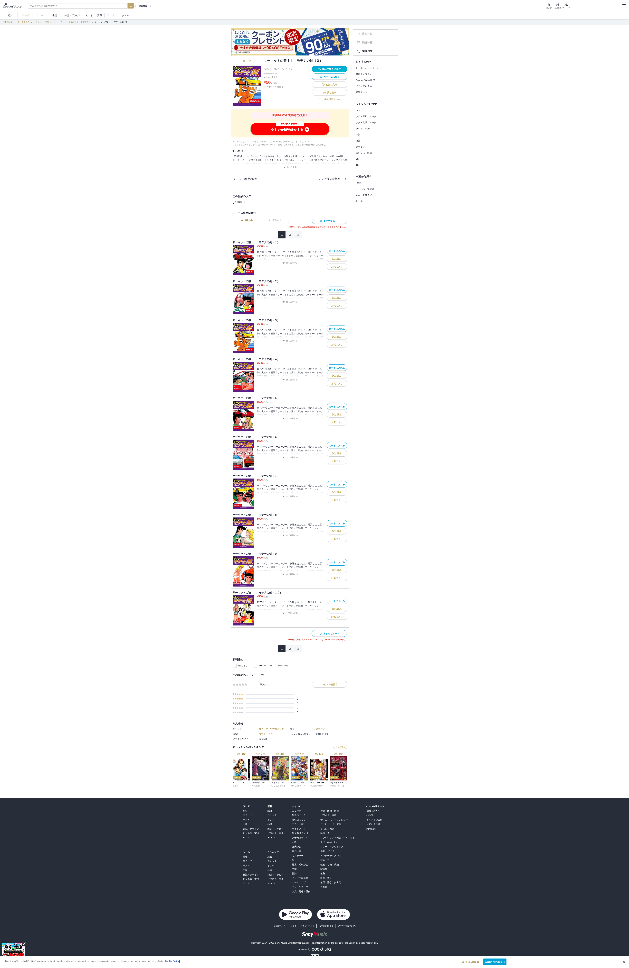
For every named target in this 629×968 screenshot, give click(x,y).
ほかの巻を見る (332, 99)
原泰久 (235, 786)
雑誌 (358, 140)
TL (357, 164)
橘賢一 (320, 786)
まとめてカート (332, 221)
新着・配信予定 (364, 195)
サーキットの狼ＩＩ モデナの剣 (75, 22)
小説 (358, 134)
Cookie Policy (172, 961)
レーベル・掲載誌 (365, 189)
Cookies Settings (470, 962)
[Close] (623, 962)
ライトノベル (363, 128)
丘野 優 (346, 786)
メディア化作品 (364, 86)
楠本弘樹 (295, 786)
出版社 (359, 183)
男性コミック (51, 22)
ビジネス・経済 (364, 152)
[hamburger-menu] (624, 6)
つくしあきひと (278, 786)
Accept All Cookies (495, 962)
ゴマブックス (287, 69)
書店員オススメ (364, 74)
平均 (262, 684)
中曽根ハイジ (336, 786)
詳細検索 (143, 6)
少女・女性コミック (366, 122)
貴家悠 (313, 786)
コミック (37, 22)
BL (357, 158)
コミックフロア (22, 22)
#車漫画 (238, 202)
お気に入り (331, 84)
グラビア (360, 146)
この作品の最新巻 (329, 178)
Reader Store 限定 (365, 80)
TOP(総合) (7, 22)
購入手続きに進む (331, 69)
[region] (314, 962)
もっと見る (292, 167)
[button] (346, 926)
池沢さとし (243, 665)
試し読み (331, 92)
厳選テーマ (361, 92)
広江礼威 (256, 786)
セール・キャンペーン (367, 68)
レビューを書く (271, 77)
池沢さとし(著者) (271, 69)
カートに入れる (332, 76)
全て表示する (292, 263)
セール (359, 201)
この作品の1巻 (248, 178)
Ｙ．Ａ (303, 786)
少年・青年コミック (366, 116)
